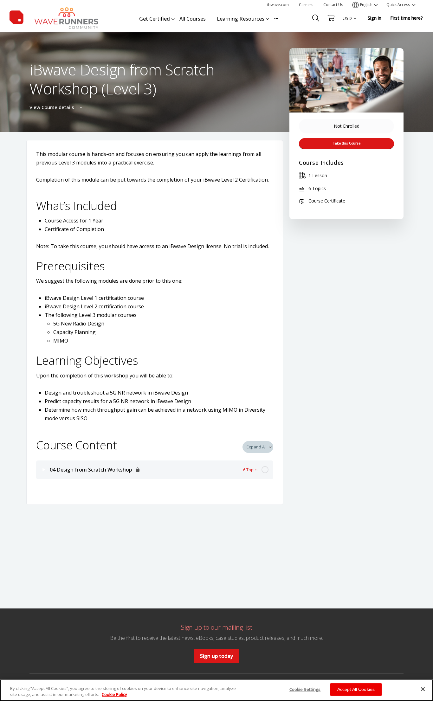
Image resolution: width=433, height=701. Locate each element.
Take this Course (346, 143)
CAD (347, 41)
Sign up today (216, 656)
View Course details (52, 107)
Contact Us (333, 4)
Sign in (374, 18)
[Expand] (44, 470)
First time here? (406, 18)
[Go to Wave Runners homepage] (54, 17)
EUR (347, 30)
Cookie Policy (114, 694)
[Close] (423, 689)
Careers (306, 4)
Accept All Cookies (356, 689)
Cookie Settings (305, 689)
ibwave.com (278, 4)
